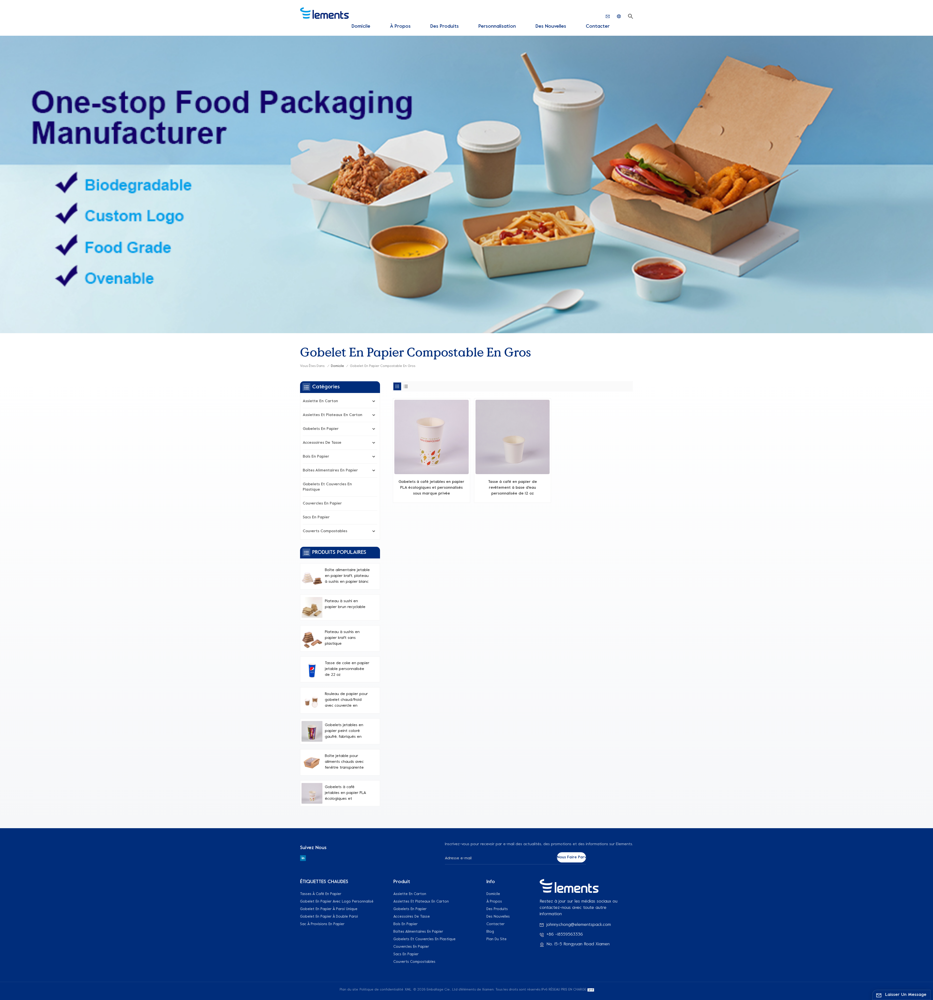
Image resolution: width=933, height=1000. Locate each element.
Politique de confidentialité (381, 989)
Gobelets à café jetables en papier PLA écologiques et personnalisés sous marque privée (431, 488)
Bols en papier (316, 457)
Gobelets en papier (321, 429)
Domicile (361, 26)
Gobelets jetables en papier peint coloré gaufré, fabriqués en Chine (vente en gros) (344, 731)
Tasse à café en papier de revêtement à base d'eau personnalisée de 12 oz (512, 488)
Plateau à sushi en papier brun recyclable (345, 604)
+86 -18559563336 (564, 934)
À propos (400, 26)
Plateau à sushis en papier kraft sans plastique (342, 638)
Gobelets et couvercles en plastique (327, 487)
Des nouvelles (551, 26)
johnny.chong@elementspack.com (578, 925)
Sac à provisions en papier (322, 924)
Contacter (598, 26)
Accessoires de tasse (322, 443)
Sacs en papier (316, 517)
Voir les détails (431, 496)
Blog (490, 931)
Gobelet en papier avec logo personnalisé (336, 901)
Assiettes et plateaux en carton (332, 415)
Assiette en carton (320, 401)
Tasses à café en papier (320, 894)
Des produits (444, 26)
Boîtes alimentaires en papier (330, 470)
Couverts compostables (325, 531)
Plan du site (496, 939)
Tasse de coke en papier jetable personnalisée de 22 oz (347, 669)
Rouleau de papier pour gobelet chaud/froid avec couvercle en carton (346, 700)
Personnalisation (497, 26)
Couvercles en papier (322, 503)
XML (408, 989)
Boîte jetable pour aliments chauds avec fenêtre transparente (344, 762)
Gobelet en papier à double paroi (329, 916)
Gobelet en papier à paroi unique (328, 909)
